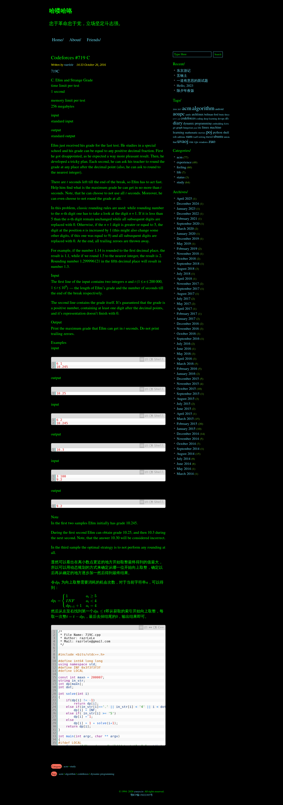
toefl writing (199, 137)
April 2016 (184, 358)
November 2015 (188, 383)
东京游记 (184, 70)
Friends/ (94, 39)
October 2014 (186, 443)
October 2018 (186, 258)
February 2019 (187, 248)
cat (179, 118)
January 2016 (186, 373)
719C (55, 71)
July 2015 (183, 403)
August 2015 (185, 398)
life (199, 127)
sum (189, 136)
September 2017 (188, 288)
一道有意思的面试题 (192, 80)
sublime (181, 137)
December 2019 (188, 238)
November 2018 (188, 253)
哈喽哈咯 (60, 10)
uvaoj (182, 141)
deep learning (210, 118)
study (73, 766)
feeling (181, 167)
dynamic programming (102, 774)
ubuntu (218, 136)
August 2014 (185, 453)
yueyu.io (138, 791)
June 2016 (184, 348)
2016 (175, 109)
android (219, 109)
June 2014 (184, 463)
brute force (224, 114)
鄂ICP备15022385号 (142, 795)
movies (201, 132)
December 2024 (188, 203)
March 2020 (185, 228)
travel (209, 137)
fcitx (226, 123)
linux (205, 127)
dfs (227, 118)
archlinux (197, 114)
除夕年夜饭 (185, 90)
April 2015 (184, 413)
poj (209, 132)
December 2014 (188, 433)
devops (221, 118)
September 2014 (188, 448)
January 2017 (186, 318)
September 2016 (188, 338)
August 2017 (185, 293)
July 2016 (183, 343)
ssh (175, 137)
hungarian (188, 127)
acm (66, 766)
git (174, 127)
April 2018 (184, 278)
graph (179, 127)
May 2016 (184, 353)
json (195, 127)
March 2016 (185, 363)
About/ (75, 39)
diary (178, 123)
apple (188, 114)
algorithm (70, 774)
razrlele (68, 64)
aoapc (179, 113)
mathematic (191, 132)
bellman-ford (211, 114)
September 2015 (188, 393)
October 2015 (186, 388)
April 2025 (184, 198)
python (217, 132)
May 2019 (184, 243)
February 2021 (187, 218)
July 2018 (183, 273)
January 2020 (186, 233)
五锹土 (182, 75)
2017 (179, 109)
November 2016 (188, 328)
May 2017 (184, 303)
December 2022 (188, 213)
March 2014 (185, 473)
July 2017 (183, 298)
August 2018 (185, 268)
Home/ (58, 39)
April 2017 (184, 308)
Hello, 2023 (185, 85)
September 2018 (188, 263)
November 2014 (188, 438)
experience (184, 162)
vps (196, 142)
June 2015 (184, 408)
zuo (211, 141)
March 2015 (185, 418)
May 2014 (184, 468)
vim (191, 142)
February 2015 (187, 423)
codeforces (83, 774)
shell (226, 132)
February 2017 (187, 313)
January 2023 (186, 208)
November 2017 (188, 283)
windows (203, 142)
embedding (218, 123)
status (181, 177)
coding (199, 118)
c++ (175, 118)
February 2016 (187, 368)
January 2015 (186, 428)
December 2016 (188, 323)
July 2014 (183, 458)
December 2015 (188, 378)
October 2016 (186, 333)
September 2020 (188, 223)
